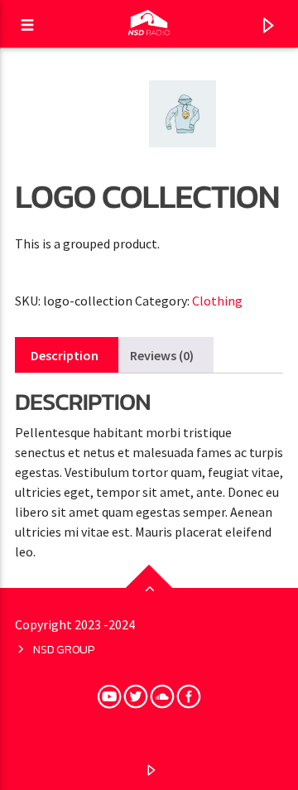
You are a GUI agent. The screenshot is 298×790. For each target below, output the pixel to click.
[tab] (64, 355)
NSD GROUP (63, 649)
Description (65, 355)
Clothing (217, 300)
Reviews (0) (162, 355)
